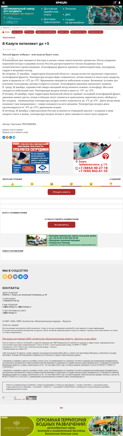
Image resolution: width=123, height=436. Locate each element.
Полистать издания (10, 325)
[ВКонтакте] (3, 137)
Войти (119, 2)
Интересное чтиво (95, 32)
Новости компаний (12, 251)
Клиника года (63, 32)
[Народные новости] (115, 2)
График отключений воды (45, 32)
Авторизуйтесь (61, 225)
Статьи (32, 28)
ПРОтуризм (29, 32)
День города (17, 32)
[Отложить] (18, 58)
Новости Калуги (9, 38)
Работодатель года (78, 32)
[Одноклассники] (7, 137)
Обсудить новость (61, 192)
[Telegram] (13, 137)
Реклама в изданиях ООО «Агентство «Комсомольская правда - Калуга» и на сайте (49, 338)
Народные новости (19, 28)
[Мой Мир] (10, 137)
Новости (6, 28)
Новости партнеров (65, 385)
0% (12, 184)
